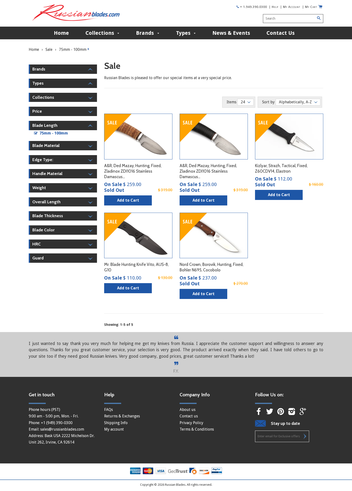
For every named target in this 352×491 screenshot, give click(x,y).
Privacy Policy (191, 423)
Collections (100, 33)
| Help (273, 7)
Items (231, 102)
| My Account (290, 7)
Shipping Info (116, 423)
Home (61, 33)
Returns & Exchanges (122, 416)
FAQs (108, 409)
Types (184, 33)
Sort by (268, 102)
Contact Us (281, 33)
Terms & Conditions (197, 429)
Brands (145, 33)
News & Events (231, 33)
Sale (48, 49)
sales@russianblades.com (62, 429)
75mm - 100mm (74, 49)
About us (187, 409)
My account (114, 429)
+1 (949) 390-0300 (57, 423)
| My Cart (309, 7)
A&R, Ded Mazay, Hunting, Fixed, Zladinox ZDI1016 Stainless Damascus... (132, 171)
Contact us (189, 416)
